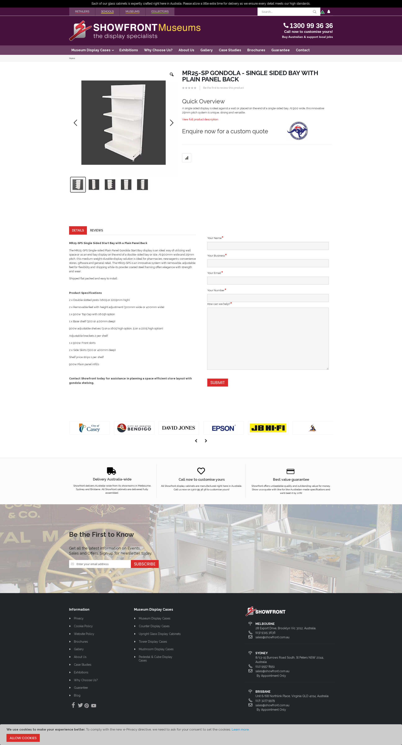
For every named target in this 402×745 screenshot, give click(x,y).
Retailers (82, 11)
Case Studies (82, 664)
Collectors (160, 11)
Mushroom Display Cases (156, 649)
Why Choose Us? (86, 680)
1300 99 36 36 (311, 26)
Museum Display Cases (154, 618)
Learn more (240, 729)
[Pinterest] (86, 706)
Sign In (329, 11)
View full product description (200, 119)
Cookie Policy (83, 626)
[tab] (78, 230)
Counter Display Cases (154, 626)
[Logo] (265, 611)
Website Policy (84, 634)
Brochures (81, 641)
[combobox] (289, 12)
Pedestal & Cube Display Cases (155, 658)
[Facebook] (72, 705)
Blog (77, 695)
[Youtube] (93, 706)
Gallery (79, 649)
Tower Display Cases (153, 641)
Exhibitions (81, 672)
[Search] (314, 12)
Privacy (79, 618)
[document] (201, 734)
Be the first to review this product (223, 87)
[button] (171, 77)
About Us (80, 657)
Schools (107, 11)
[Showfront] (135, 31)
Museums (132, 11)
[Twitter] (79, 705)
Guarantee (81, 687)
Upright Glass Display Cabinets (160, 634)
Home (72, 58)
